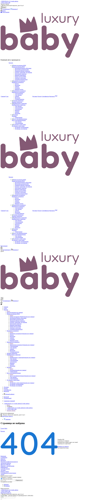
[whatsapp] (7, 486)
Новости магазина (7, 478)
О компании (4, 457)
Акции (2, 474)
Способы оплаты (5, 468)
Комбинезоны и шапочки (22, 357)
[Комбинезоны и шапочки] (22, 103)
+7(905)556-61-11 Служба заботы (9, 1)
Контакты (3, 460)
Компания (3, 456)
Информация (4, 467)
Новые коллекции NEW (22, 316)
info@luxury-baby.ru (7, 416)
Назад (8, 311)
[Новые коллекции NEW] (22, 65)
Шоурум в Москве (5, 464)
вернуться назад (64, 448)
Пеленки (18, 370)
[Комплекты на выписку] (22, 91)
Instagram (8, 419)
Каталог (15, 312)
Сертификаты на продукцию (8, 473)
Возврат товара (5, 471)
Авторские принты (6, 463)
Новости (3, 459)
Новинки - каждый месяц (7, 466)
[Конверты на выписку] (22, 81)
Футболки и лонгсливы (22, 383)
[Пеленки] (22, 114)
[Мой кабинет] (1, 248)
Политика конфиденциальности (9, 461)
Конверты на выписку (22, 333)
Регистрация (5, 12)
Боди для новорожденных (22, 375)
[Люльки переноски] (22, 100)
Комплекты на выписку (22, 345)
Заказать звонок (11, 410)
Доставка (3, 470)
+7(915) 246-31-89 (5, 2)
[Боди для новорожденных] (22, 119)
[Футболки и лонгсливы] (22, 124)
